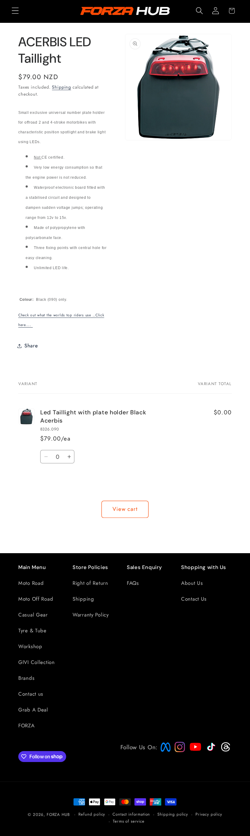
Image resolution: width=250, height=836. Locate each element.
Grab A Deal (33, 709)
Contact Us (194, 598)
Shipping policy (172, 814)
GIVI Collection (36, 662)
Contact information (131, 814)
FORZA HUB (58, 814)
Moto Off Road (35, 598)
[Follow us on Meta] (164, 751)
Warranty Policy (91, 614)
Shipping (61, 87)
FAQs (133, 583)
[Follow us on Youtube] (194, 758)
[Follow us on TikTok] (210, 750)
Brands (26, 678)
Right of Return (90, 583)
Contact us (30, 693)
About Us (192, 583)
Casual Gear (33, 614)
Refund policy (91, 814)
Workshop (30, 646)
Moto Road (31, 583)
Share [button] (31, 345)
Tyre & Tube (32, 630)
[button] (15, 11)
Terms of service (128, 821)
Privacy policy (208, 814)
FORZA (26, 725)
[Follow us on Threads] (225, 750)
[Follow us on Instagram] (177, 750)
